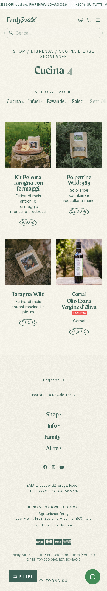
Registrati (52, 380)
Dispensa (42, 51)
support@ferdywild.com (60, 485)
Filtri (25, 576)
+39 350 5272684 (64, 491)
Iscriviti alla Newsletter (52, 395)
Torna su (56, 580)
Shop (19, 51)
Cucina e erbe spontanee (67, 54)
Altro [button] (53, 448)
